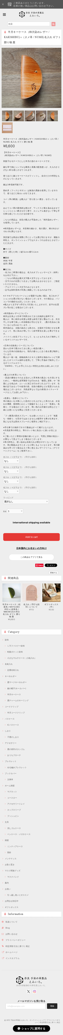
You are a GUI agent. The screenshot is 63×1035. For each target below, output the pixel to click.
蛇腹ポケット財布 (15, 652)
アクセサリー (10, 743)
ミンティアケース (15, 846)
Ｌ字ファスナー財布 (16, 646)
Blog (7, 928)
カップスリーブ (14, 810)
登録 (52, 1006)
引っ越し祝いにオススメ (18, 895)
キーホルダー (10, 676)
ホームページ (11, 952)
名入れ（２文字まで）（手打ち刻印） (20, 467)
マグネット (12, 791)
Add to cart (31, 537)
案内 (7, 883)
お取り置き (10, 864)
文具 (7, 822)
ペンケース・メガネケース (19, 834)
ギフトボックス (11, 907)
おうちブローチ (14, 755)
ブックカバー (10, 773)
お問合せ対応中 (11, 901)
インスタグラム (12, 958)
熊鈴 (9, 852)
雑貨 (7, 840)
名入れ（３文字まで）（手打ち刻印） (20, 477)
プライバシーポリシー (15, 940)
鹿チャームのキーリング (18, 700)
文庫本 (10, 779)
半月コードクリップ (16, 712)
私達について (11, 922)
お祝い (8, 889)
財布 (7, 640)
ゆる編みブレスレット (17, 767)
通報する (53, 573)
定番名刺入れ (13, 670)
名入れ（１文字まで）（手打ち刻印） (20, 457)
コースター (12, 798)
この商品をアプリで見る (31, 557)
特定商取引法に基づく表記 (17, 946)
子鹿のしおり (13, 737)
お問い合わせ (11, 934)
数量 (5, 511)
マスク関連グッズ (12, 870)
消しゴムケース (14, 828)
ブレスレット (10, 761)
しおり (8, 731)
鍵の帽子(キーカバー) (16, 688)
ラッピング (8, 497)
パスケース (10, 719)
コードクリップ (11, 706)
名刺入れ (9, 664)
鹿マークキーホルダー (17, 682)
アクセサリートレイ (16, 804)
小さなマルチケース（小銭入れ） (21, 658)
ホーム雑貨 (10, 785)
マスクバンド (13, 877)
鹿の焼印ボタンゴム (16, 749)
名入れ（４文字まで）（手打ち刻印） (20, 487)
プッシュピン (13, 816)
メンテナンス (10, 858)
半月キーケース (14, 694)
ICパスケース (13, 725)
